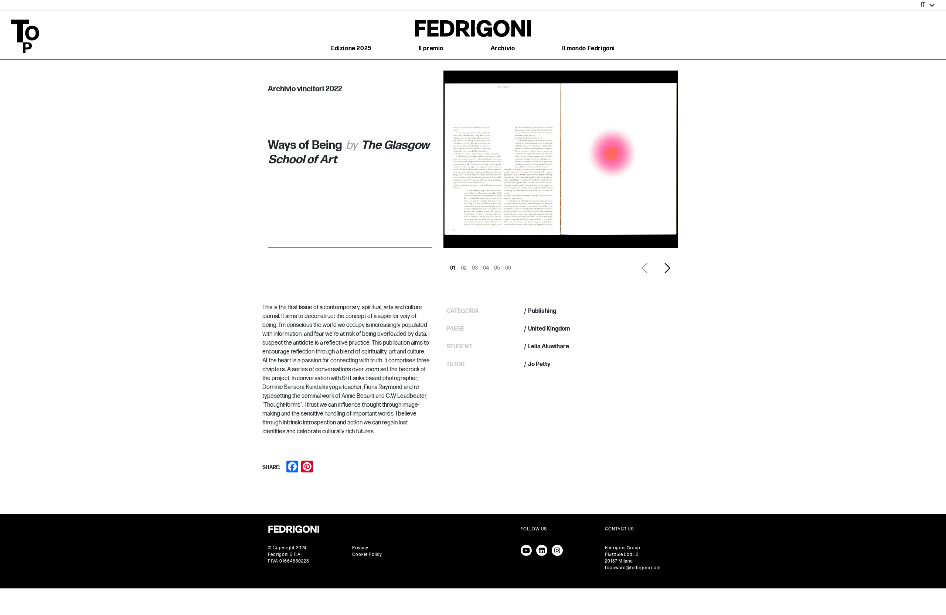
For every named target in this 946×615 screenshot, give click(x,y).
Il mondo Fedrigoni (588, 48)
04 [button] (486, 266)
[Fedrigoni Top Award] (473, 28)
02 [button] (464, 266)
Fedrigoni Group (622, 548)
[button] (928, 5)
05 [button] (497, 266)
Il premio (431, 48)
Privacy (360, 548)
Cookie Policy (367, 554)
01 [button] (452, 266)
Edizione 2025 (351, 48)
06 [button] (508, 266)
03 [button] (475, 266)
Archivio (503, 48)
